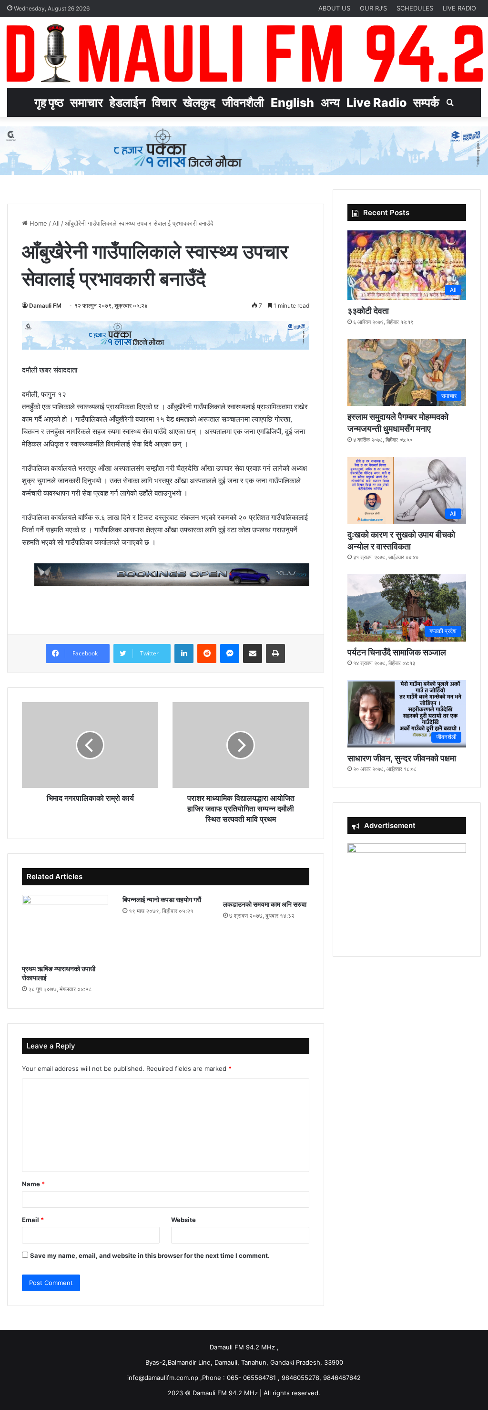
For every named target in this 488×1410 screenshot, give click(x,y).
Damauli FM (45, 305)
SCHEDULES (414, 8)
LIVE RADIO (459, 8)
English (292, 102)
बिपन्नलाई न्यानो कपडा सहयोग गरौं (161, 899)
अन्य (330, 102)
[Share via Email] (252, 653)
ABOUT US (334, 8)
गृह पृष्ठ (48, 102)
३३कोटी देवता (368, 311)
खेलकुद (199, 102)
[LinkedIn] (183, 653)
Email (33, 1219)
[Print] (275, 653)
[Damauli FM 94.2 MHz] (244, 52)
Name (33, 1184)
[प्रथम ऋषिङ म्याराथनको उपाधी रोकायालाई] (65, 927)
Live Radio (376, 102)
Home (37, 223)
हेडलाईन (127, 102)
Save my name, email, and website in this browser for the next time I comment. (150, 1255)
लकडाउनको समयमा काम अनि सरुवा (264, 904)
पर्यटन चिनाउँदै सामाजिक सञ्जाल (396, 652)
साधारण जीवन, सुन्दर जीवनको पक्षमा (401, 758)
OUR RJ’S (373, 8)
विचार (164, 102)
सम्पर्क (426, 102)
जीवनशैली (243, 102)
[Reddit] (206, 653)
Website (183, 1219)
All (56, 223)
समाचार (86, 102)
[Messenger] (229, 653)
